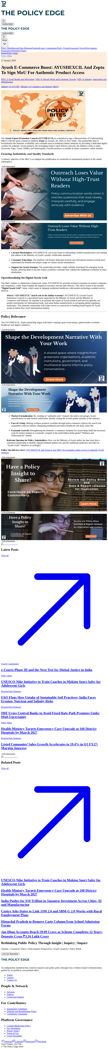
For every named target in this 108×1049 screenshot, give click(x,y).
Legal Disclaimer (14, 1036)
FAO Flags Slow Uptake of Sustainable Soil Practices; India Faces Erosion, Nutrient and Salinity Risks (48, 699)
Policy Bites (6, 48)
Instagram (30, 1041)
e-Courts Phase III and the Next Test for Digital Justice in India (46, 670)
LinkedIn (19, 1041)
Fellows (10, 994)
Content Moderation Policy (19, 1026)
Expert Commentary (48, 48)
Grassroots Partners (15, 997)
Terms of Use (13, 1033)
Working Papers (19, 51)
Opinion (35, 48)
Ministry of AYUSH (10, 86)
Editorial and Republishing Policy (22, 1011)
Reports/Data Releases (22, 48)
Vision (10, 975)
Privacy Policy (13, 1031)
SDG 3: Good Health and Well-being (17, 79)
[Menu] (3, 37)
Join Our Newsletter (10, 954)
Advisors (11, 992)
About (4, 40)
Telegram (8, 1041)
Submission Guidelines (17, 1009)
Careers (10, 977)
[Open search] (3, 21)
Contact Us (12, 980)
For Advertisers (13, 1028)
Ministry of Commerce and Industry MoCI (39, 86)
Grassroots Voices (77, 48)
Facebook (42, 1041)
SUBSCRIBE (7, 24)
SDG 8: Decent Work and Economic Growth (56, 79)
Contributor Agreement (17, 1014)
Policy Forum (63, 48)
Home (4, 53)
